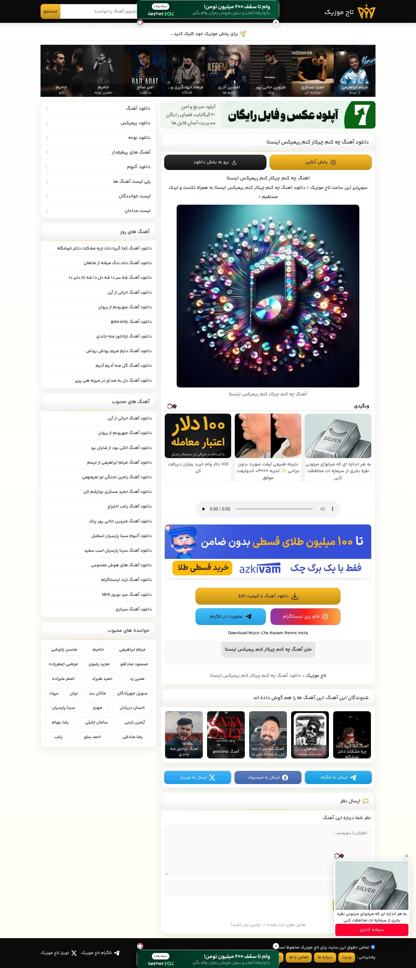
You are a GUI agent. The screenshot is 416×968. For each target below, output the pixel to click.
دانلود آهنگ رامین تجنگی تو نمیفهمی (117, 477)
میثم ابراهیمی (132, 649)
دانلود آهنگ (138, 108)
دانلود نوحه (139, 137)
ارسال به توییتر (193, 777)
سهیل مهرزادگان (132, 693)
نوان (74, 693)
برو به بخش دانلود (211, 162)
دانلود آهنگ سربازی (133, 609)
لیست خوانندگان (134, 196)
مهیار (97, 708)
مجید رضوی (99, 664)
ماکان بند (97, 693)
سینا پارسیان (63, 708)
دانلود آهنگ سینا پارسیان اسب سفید (118, 550)
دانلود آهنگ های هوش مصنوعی (121, 565)
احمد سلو (92, 737)
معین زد (137, 679)
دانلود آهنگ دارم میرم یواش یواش (119, 351)
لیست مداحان (137, 210)
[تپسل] (168, 528)
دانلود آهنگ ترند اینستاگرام (126, 580)
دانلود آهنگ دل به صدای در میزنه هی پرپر (113, 380)
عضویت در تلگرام (226, 616)
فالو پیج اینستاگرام (301, 616)
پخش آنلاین (316, 162)
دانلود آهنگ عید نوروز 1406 (127, 595)
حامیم (98, 649)
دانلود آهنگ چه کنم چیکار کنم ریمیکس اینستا (317, 142)
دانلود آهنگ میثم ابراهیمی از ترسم (119, 462)
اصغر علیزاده (63, 679)
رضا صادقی (132, 737)
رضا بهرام (60, 722)
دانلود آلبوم (138, 167)
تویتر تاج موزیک (55, 953)
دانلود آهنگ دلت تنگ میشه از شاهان (118, 263)
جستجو (51, 11)
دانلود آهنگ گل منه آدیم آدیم (124, 365)
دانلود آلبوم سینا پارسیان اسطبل (121, 536)
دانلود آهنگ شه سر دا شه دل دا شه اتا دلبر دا (110, 277)
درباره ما (325, 957)
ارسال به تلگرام (334, 777)
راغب (58, 737)
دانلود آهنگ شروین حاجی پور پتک (120, 521)
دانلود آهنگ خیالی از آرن (130, 292)
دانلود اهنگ (293, 187)
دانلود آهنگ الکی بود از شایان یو (121, 448)
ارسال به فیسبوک (264, 777)
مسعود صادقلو (134, 664)
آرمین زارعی (135, 722)
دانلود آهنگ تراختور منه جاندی (124, 336)
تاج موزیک (339, 12)
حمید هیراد (102, 679)
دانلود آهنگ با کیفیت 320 (263, 596)
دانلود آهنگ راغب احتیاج (130, 506)
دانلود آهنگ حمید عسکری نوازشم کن (117, 492)
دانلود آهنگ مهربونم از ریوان (125, 307)
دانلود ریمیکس (135, 123)
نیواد (54, 693)
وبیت (346, 957)
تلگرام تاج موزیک (96, 953)
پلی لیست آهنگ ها (131, 181)
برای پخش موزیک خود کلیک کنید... (204, 33)
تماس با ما (298, 957)
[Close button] (407, 856)
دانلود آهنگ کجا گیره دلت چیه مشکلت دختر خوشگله (104, 248)
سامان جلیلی (96, 722)
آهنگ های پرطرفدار (131, 152)
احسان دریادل (132, 708)
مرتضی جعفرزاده (63, 664)
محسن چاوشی (64, 649)
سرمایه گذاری (372, 930)
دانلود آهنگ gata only (131, 322)
